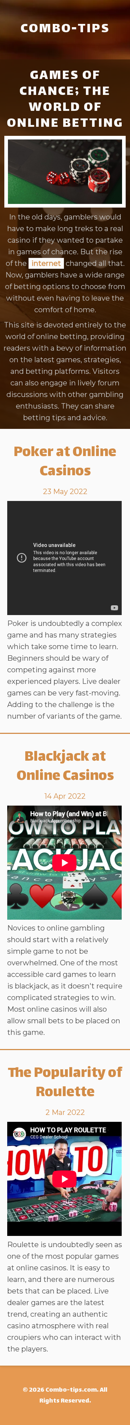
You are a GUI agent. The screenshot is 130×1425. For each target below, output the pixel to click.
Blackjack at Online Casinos (65, 767)
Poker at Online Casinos (65, 462)
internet (46, 263)
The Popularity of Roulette (65, 1083)
